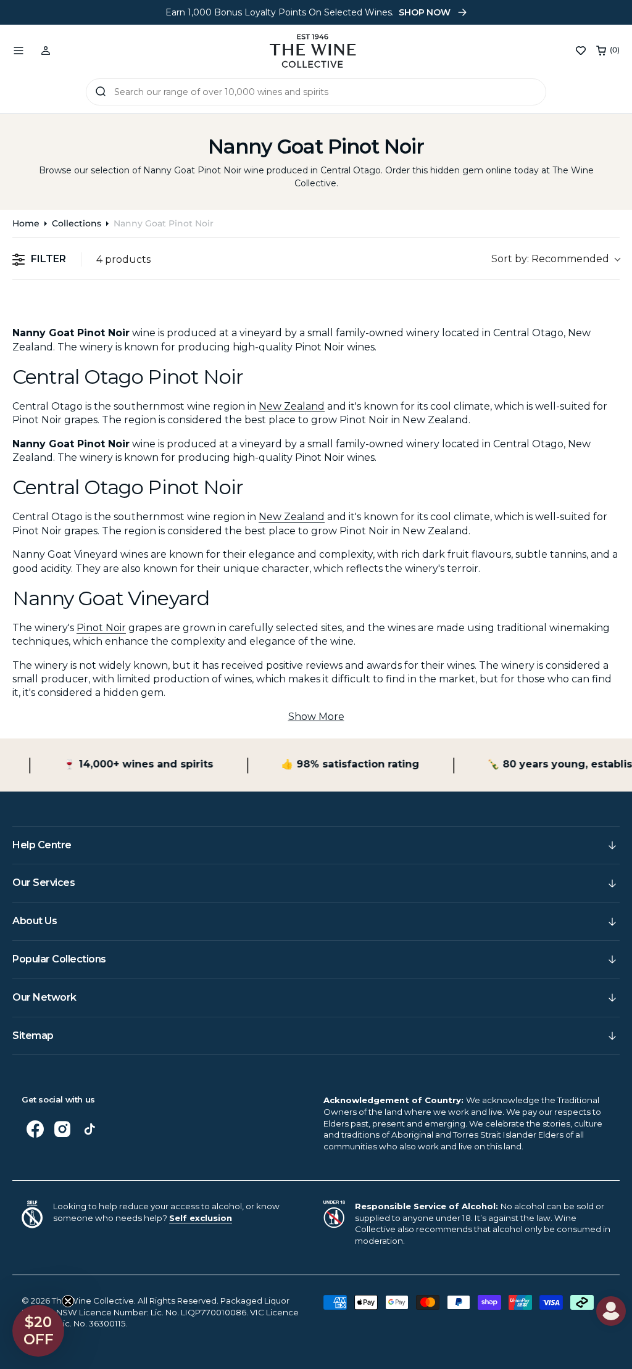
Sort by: (550, 259)
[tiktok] (89, 1129)
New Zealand (292, 406)
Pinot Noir (101, 628)
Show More (316, 716)
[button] (18, 50)
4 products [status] (123, 259)
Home (26, 223)
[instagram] (62, 1129)
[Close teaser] (68, 1301)
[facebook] (35, 1129)
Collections (76, 223)
